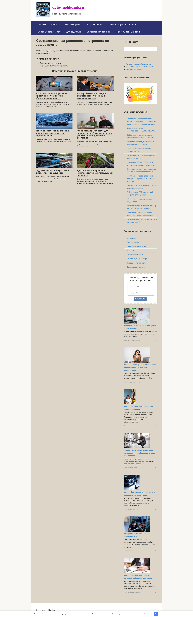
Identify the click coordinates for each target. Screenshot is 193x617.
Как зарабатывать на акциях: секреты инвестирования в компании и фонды (92, 95)
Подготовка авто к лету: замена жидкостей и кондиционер (52, 171)
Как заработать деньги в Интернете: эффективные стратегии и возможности (140, 367)
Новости (55, 24)
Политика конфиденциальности (139, 67)
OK (156, 614)
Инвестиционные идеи (127, 31)
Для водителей (74, 31)
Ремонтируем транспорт (122, 24)
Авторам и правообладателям (138, 64)
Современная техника (98, 31)
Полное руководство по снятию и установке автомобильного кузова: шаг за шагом (139, 453)
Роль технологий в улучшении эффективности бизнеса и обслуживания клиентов (51, 95)
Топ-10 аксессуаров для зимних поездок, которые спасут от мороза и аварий (52, 133)
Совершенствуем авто (50, 31)
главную (55, 66)
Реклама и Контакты (135, 69)
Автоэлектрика (72, 24)
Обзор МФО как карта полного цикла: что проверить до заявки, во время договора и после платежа (141, 121)
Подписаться (140, 298)
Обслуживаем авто (95, 24)
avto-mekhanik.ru (68, 7)
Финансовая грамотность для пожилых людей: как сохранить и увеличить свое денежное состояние (94, 134)
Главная (42, 24)
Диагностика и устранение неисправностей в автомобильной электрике (95, 173)
